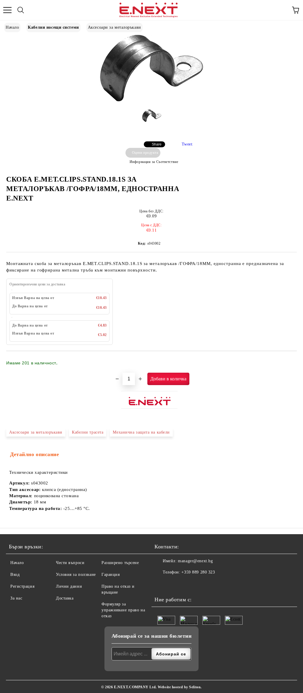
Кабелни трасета (87, 432)
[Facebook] (160, 584)
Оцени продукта (145, 153)
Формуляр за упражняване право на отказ (123, 610)
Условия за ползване (76, 574)
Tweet (187, 144)
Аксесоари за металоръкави (114, 27)
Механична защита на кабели (141, 432)
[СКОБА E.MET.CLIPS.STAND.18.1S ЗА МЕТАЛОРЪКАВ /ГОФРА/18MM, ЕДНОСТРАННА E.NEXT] (151, 100)
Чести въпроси (70, 562)
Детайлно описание (34, 454)
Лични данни (69, 586)
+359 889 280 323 (198, 572)
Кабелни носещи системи (53, 27)
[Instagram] (173, 584)
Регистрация (22, 586)
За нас (16, 598)
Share (157, 144)
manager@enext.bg (195, 561)
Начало (12, 27)
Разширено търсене (120, 562)
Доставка (64, 598)
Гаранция (110, 574)
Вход (15, 574)
